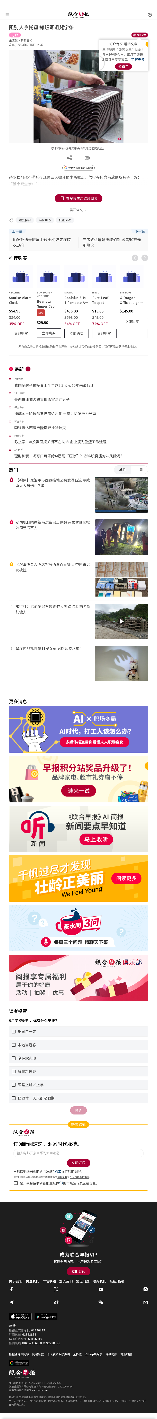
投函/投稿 (117, 1281)
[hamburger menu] (7, 15)
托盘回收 (65, 220)
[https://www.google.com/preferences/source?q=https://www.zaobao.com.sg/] (19, 1363)
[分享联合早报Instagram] (145, 1289)
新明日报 (27, 40)
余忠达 (13, 40)
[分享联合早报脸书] (11, 1289)
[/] (78, 15)
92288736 (53, 1343)
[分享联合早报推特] (56, 1289)
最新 (19, 368)
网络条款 (38, 1354)
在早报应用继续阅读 (82, 198)
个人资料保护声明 (58, 1354)
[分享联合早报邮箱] (145, 1302)
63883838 (29, 1334)
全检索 (77, 1354)
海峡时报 (111, 1354)
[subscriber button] (150, 15)
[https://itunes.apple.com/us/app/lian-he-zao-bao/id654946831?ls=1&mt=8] (20, 1316)
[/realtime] (28, 369)
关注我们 (32, 1281)
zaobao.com (40, 1390)
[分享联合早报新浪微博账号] (56, 1302)
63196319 (38, 1330)
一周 (139, 469)
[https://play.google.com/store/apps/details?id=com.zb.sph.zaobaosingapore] (46, 1316)
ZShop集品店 (93, 1354)
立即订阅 (78, 1271)
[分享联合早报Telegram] (11, 1302)
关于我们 (15, 1281)
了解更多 (138, 59)
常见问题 (83, 1281)
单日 (122, 469)
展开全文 (76, 209)
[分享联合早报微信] (100, 1302)
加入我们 (66, 1281)
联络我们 (99, 1281)
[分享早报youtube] (100, 1289)
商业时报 (126, 1354)
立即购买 (21, 333)
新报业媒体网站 (19, 1354)
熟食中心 (45, 220)
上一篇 (17, 231)
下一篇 (140, 231)
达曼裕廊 (25, 220)
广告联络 (49, 1281)
